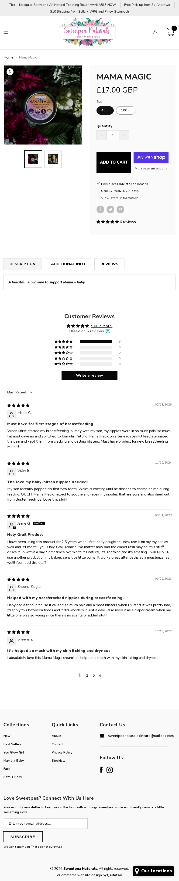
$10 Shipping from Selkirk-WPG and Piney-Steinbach (89, 12)
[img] (18, 405)
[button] (6, 32)
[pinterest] (122, 212)
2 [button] (87, 675)
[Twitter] (112, 209)
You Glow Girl (13, 752)
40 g (105, 110)
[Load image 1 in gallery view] (33, 159)
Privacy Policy (62, 752)
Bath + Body (12, 777)
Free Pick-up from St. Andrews (147, 5)
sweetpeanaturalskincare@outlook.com (141, 735)
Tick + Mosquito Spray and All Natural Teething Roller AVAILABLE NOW (62, 5)
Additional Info (68, 264)
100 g (126, 110)
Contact (57, 744)
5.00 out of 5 (101, 326)
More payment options (151, 168)
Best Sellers (12, 744)
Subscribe (22, 837)
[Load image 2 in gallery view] (53, 159)
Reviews (109, 264)
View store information (119, 198)
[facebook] (101, 212)
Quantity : (105, 126)
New (6, 736)
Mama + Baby (13, 760)
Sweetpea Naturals (80, 869)
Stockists (58, 760)
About (56, 736)
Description (22, 264)
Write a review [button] (89, 375)
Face (6, 769)
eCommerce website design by (82, 875)
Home (8, 57)
